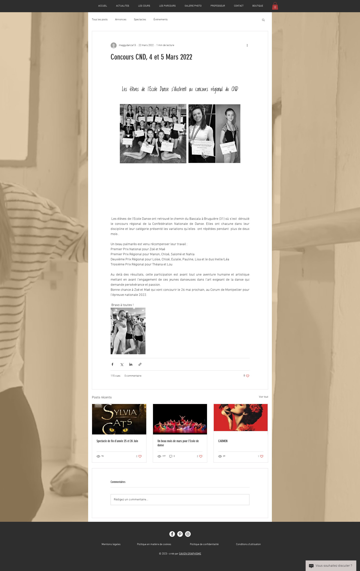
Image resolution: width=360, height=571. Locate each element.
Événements (161, 19)
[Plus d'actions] (247, 45)
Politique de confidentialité (204, 544)
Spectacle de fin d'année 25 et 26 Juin (117, 441)
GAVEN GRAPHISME (190, 553)
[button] (275, 6)
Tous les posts (100, 19)
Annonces (120, 19)
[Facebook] (172, 534)
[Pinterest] (180, 534)
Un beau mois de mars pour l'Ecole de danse (178, 443)
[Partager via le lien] (140, 364)
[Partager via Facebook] (112, 364)
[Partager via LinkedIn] (131, 364)
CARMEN (222, 441)
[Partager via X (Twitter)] (121, 364)
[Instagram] (188, 534)
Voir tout (263, 397)
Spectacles (140, 19)
